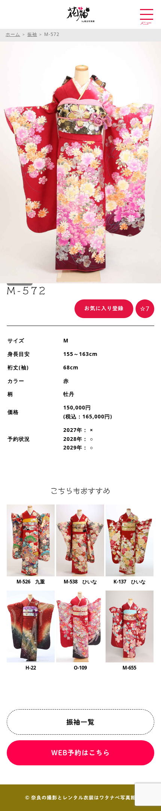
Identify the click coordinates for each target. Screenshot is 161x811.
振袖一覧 (80, 722)
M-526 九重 (30, 581)
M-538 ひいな (80, 581)
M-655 (129, 667)
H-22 (30, 667)
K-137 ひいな (129, 581)
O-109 (80, 667)
